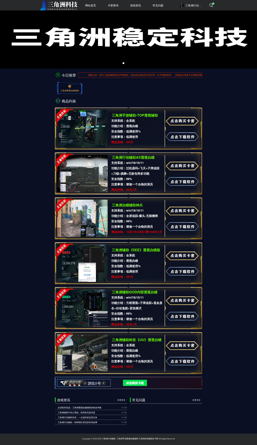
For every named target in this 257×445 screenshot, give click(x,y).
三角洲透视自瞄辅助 (69, 90)
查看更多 (121, 399)
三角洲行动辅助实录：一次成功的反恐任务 (77, 417)
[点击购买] (130, 382)
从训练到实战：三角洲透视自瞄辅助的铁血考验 (79, 407)
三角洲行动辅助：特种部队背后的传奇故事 (77, 422)
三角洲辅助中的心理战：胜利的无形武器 (76, 412)
